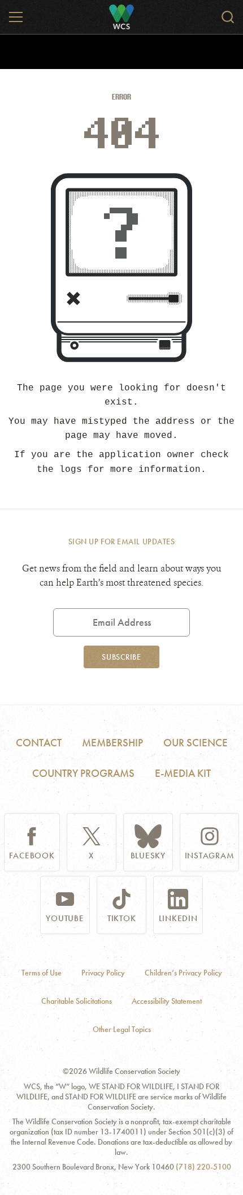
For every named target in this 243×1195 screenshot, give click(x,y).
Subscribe (121, 657)
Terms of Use (41, 973)
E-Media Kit (183, 773)
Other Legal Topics (122, 1029)
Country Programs (83, 773)
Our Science (195, 743)
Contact (39, 743)
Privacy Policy (103, 973)
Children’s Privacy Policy (183, 973)
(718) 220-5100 (203, 1167)
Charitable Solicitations (76, 1001)
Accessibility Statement (167, 1001)
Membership (112, 743)
